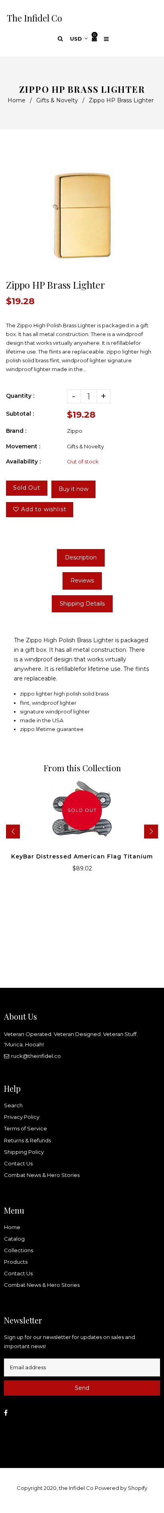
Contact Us (18, 1163)
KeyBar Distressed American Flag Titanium (82, 856)
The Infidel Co (34, 18)
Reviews (82, 580)
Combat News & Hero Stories (42, 1175)
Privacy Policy (21, 1117)
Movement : (23, 446)
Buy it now (73, 489)
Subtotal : (20, 413)
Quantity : (20, 395)
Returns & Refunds (27, 1140)
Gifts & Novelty (57, 100)
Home (16, 100)
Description (81, 557)
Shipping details (82, 603)
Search (13, 1105)
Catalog (14, 1238)
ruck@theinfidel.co (36, 1056)
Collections (18, 1250)
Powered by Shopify (121, 1488)
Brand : (16, 430)
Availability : (23, 461)
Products (15, 1262)
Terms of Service (25, 1128)
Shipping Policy (24, 1152)
